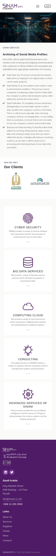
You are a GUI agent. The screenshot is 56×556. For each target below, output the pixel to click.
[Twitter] (12, 472)
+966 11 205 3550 (12, 504)
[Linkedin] (5, 472)
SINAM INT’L (8, 552)
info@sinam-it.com (12, 499)
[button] (7, 181)
